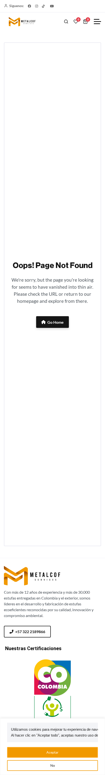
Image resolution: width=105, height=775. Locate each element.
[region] (52, 746)
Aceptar (52, 752)
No (52, 765)
